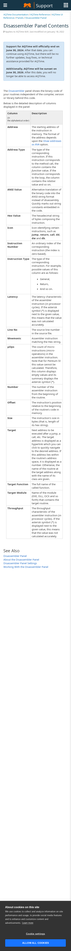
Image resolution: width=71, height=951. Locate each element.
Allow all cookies (35, 943)
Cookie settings (35, 934)
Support (44, 5)
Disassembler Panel (36, 17)
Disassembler (16, 90)
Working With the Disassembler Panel (25, 566)
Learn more (27, 923)
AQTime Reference (40, 14)
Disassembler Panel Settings (20, 563)
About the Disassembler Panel (21, 559)
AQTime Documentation (15, 14)
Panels (20, 17)
